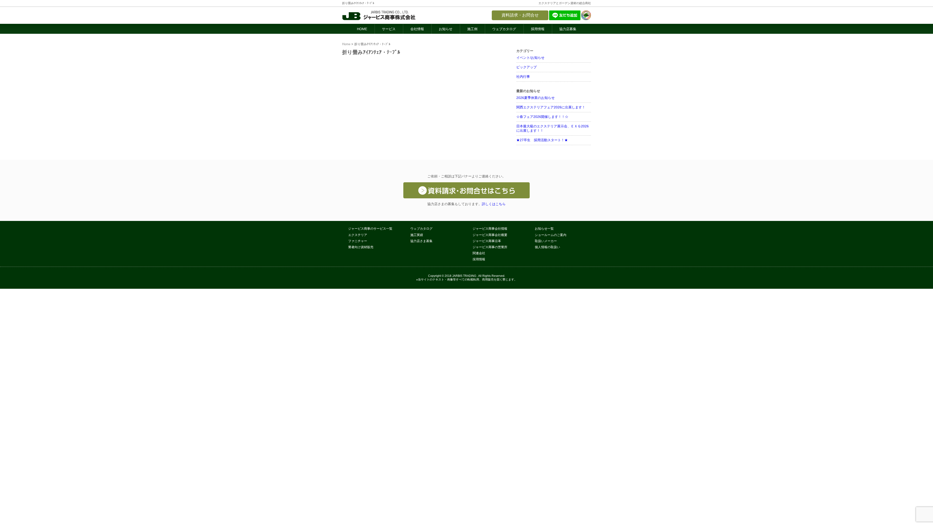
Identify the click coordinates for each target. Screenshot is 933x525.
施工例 (472, 29)
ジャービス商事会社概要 (490, 235)
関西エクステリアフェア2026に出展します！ (550, 107)
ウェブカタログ (504, 29)
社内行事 (523, 77)
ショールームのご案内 (550, 235)
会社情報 (417, 29)
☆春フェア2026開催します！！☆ (542, 117)
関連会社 (479, 253)
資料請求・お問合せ (520, 15)
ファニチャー (357, 241)
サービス (389, 29)
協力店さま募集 (421, 241)
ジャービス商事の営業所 (490, 247)
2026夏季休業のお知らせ (535, 98)
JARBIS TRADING (464, 275)
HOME (362, 29)
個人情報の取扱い (547, 247)
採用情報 (537, 29)
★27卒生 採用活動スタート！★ (542, 140)
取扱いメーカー (546, 241)
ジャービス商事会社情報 (490, 228)
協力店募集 (567, 29)
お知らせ (445, 29)
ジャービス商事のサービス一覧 (370, 228)
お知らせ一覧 (544, 228)
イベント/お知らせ (530, 58)
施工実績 (416, 235)
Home (346, 44)
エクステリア (357, 235)
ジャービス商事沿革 (487, 241)
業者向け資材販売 (360, 247)
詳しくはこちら (494, 204)
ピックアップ (526, 67)
